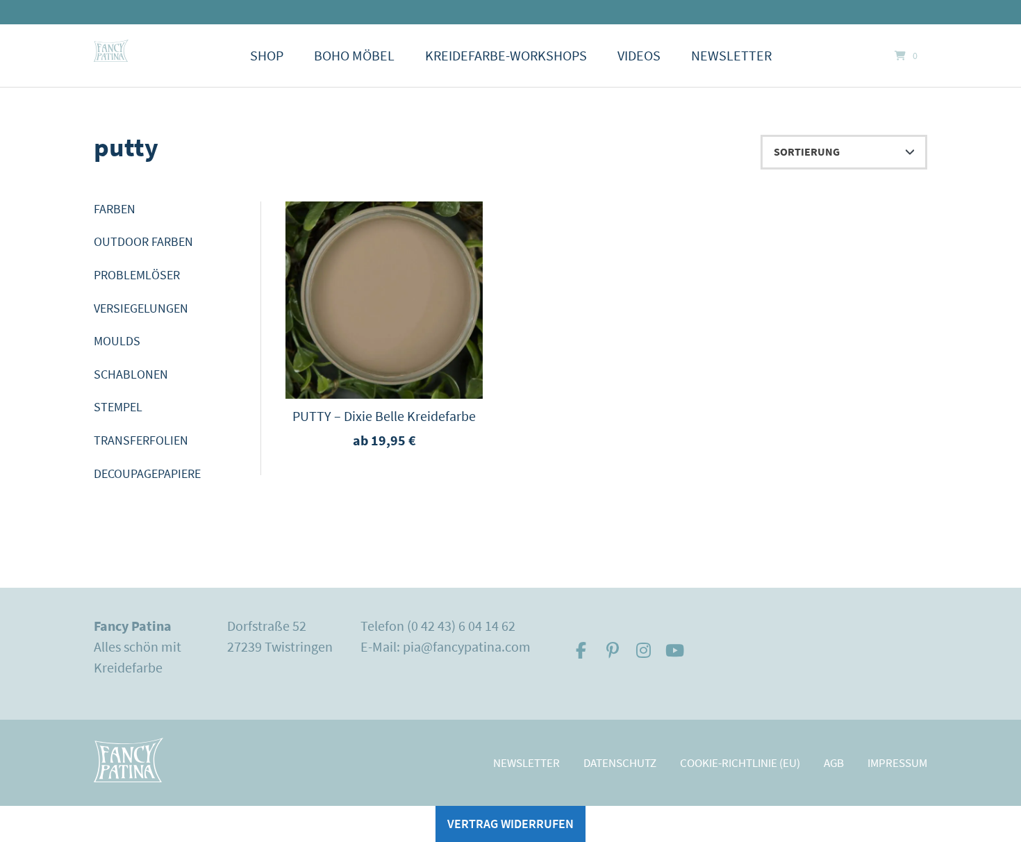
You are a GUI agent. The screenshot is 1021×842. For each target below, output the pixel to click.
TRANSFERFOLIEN (141, 440)
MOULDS (117, 341)
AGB (834, 762)
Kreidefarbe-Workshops (506, 55)
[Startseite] (111, 51)
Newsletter (731, 55)
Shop (266, 55)
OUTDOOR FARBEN (143, 241)
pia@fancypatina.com (467, 646)
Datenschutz (619, 762)
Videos (639, 55)
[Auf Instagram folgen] (643, 650)
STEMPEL (118, 407)
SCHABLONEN (131, 374)
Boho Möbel (354, 55)
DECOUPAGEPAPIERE (147, 473)
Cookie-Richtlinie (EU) (740, 762)
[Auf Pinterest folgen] (612, 650)
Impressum (897, 762)
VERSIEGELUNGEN (141, 308)
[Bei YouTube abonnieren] (675, 650)
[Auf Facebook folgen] (581, 650)
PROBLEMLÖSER (137, 275)
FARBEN (114, 209)
